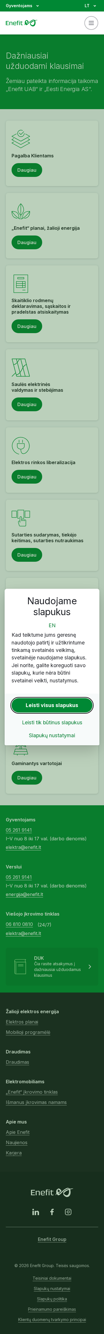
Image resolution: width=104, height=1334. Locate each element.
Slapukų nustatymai (52, 735)
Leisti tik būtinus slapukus (52, 722)
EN (52, 625)
